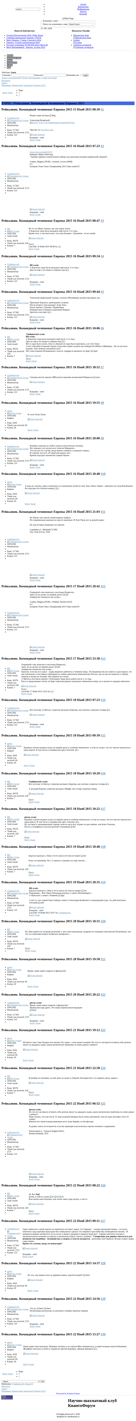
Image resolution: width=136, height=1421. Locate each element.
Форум (83, 11)
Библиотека (83, 7)
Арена (4, 83)
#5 (102, 291)
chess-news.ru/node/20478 (41, 152)
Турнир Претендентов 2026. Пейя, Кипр (24, 35)
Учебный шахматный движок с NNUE (23, 38)
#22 (103, 994)
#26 (103, 1185)
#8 (102, 402)
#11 (103, 511)
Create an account (49, 78)
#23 (103, 1030)
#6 (102, 328)
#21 (103, 959)
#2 (102, 146)
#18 (103, 846)
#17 (103, 808)
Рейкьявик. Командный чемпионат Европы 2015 (23, 85)
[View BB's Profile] (13, 231)
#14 (103, 700)
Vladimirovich (13, 118)
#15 (103, 735)
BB (8, 229)
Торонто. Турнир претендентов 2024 (23, 42)
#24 (103, 1068)
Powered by (61, 1393)
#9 (102, 438)
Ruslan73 (29, 1384)
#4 (102, 256)
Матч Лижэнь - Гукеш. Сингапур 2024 (23, 40)
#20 (103, 921)
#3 (102, 220)
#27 (103, 1221)
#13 (103, 658)
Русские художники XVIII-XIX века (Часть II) (27, 45)
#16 (103, 773)
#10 (103, 473)
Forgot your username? (31, 78)
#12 (103, 586)
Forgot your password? (11, 78)
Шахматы (5, 80)
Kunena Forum (73, 1393)
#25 (103, 1103)
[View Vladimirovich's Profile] (18, 120)
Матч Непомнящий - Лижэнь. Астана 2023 (25, 47)
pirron (9, 411)
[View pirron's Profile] (14, 413)
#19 (103, 882)
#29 (103, 1298)
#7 (102, 367)
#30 (103, 1334)
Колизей (83, 14)
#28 (103, 1263)
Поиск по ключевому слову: (55, 24)
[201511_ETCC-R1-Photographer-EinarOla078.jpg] (52, 122)
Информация (83, 9)
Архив (83, 4)
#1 (102, 109)
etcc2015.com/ (47, 130)
